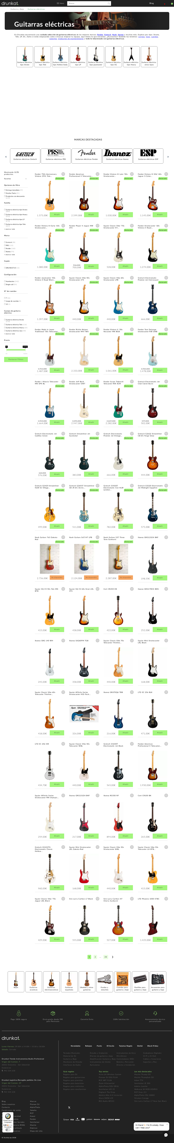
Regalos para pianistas (73, 1080)
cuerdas (154, 37)
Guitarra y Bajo (70, 1059)
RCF (32, 1113)
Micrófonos (122, 1056)
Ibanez (121, 35)
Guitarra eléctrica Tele (16, 324)
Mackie (33, 1125)
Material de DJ (69, 1056)
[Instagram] (80, 1107)
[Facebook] (65, 1107)
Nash (114, 35)
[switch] (8, 1129)
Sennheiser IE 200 (142, 1083)
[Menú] (12, 1113)
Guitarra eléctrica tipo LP (15, 220)
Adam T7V (138, 1080)
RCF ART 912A (105, 1080)
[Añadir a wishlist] (63, 174)
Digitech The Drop (107, 1092)
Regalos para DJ (70, 1074)
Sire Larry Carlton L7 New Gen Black (150, 1101)
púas (148, 37)
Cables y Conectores (152, 1059)
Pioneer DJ (35, 1104)
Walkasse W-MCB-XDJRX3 (145, 1089)
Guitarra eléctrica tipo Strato (16, 210)
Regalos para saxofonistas (74, 1089)
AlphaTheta (35, 1107)
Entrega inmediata (14, 190)
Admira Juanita (140, 1086)
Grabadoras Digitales (152, 1053)
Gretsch (107, 35)
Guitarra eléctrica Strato (15, 320)
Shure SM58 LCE (106, 1098)
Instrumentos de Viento (100, 1062)
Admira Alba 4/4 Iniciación (110, 1095)
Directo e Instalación (126, 1065)
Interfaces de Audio (72, 1065)
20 (106, 957)
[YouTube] (75, 1107)
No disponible (56, 577)
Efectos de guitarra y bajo (101, 1056)
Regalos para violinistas (73, 1086)
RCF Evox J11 (140, 1092)
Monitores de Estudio (72, 1062)
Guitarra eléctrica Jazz (16, 331)
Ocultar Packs (13, 193)
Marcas (33, 1101)
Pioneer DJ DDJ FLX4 (108, 1077)
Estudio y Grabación (99, 1053)
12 (8, 304)
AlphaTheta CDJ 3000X (144, 1095)
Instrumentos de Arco (126, 1053)
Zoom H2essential (106, 1083)
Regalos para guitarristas (74, 1077)
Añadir (57, 214)
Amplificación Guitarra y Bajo (103, 1059)
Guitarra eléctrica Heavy (16, 328)
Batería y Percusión (125, 1062)
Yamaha (33, 1110)
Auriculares (95, 1065)
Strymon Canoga (141, 1098)
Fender (100, 35)
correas (141, 37)
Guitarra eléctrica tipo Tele (16, 225)
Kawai (32, 1116)
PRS (9, 245)
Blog (4, 1101)
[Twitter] (70, 1108)
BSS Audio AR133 (106, 1101)
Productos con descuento (15, 197)
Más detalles (42, 195)
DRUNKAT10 (12, 268)
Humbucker (12, 281)
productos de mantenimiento (71, 39)
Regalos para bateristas (73, 1083)
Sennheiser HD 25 (107, 1089)
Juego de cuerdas (13, 301)
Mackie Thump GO (142, 1074)
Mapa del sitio (36, 1131)
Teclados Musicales (71, 1053)
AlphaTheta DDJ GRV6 (109, 1086)
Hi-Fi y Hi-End (149, 1056)
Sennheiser (35, 1122)
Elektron (33, 1128)
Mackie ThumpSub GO (144, 1077)
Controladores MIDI (125, 1059)
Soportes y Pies (150, 1062)
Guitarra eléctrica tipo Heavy (16, 215)
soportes (53, 39)
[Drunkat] (10, 3)
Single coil (11, 284)
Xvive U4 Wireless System (110, 1074)
